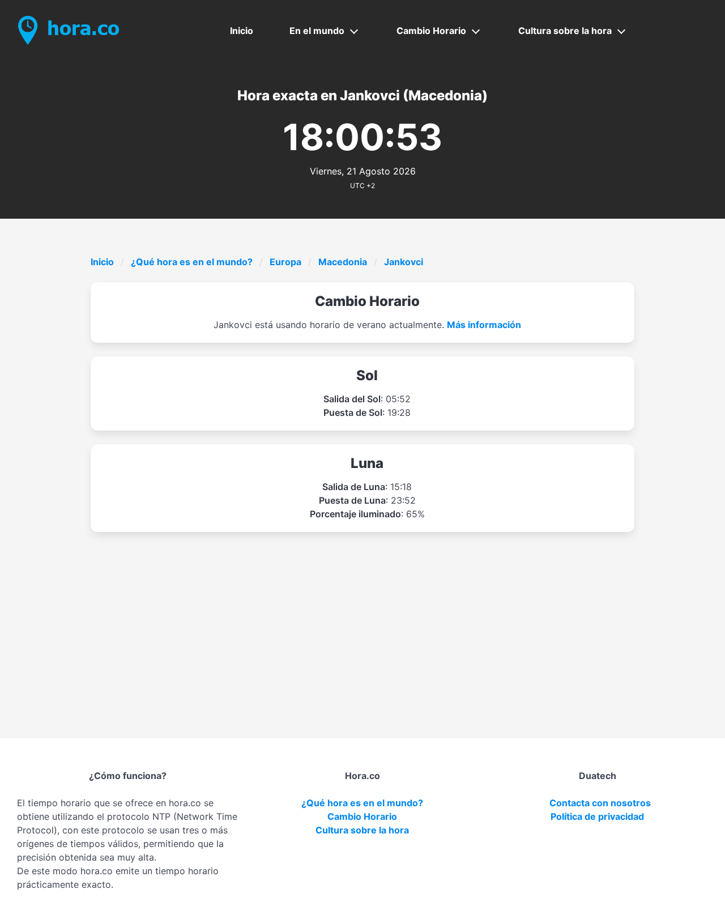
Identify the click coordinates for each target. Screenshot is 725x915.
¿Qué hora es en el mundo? (192, 261)
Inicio (241, 30)
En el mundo (316, 30)
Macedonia (342, 261)
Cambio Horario (431, 30)
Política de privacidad (597, 816)
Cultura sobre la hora (565, 30)
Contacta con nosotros (600, 802)
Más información (484, 324)
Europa (285, 261)
